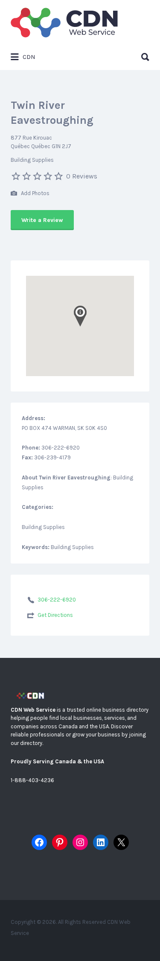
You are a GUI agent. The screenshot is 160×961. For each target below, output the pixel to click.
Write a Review (42, 220)
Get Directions (55, 615)
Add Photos (34, 193)
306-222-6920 (57, 599)
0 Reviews (81, 176)
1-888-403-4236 (32, 780)
